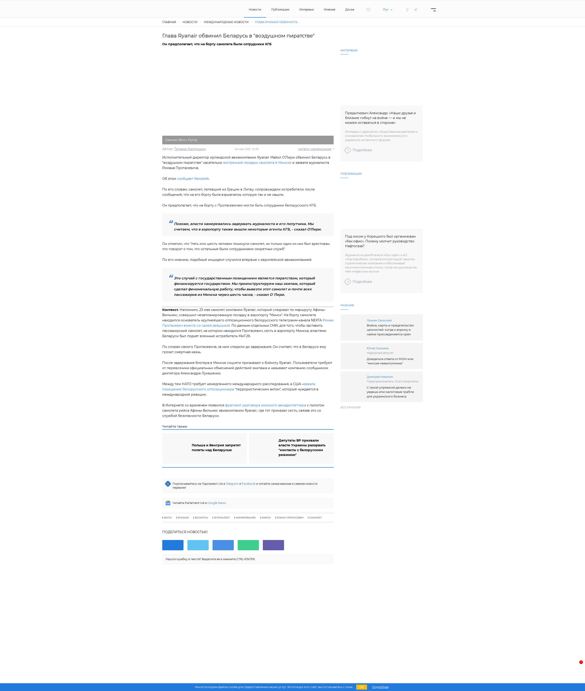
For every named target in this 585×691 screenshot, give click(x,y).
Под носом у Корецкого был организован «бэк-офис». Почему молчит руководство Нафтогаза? (380, 241)
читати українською (314, 149)
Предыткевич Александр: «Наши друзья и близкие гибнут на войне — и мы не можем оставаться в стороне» (380, 118)
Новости (255, 9)
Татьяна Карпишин (190, 149)
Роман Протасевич (290, 517)
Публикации (280, 9)
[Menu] (433, 9)
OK (361, 687)
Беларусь (201, 517)
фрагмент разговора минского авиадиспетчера (265, 405)
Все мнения (350, 407)
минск (266, 517)
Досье (349, 9)
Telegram (232, 483)
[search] (368, 9)
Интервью (306, 9)
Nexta (168, 517)
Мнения (329, 9)
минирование (246, 517)
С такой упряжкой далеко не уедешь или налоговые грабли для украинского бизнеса (390, 392)
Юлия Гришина (377, 348)
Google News (216, 503)
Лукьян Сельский (379, 320)
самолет (315, 517)
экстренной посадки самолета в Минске (257, 163)
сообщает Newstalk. (193, 179)
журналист (222, 517)
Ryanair (183, 517)
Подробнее (362, 150)
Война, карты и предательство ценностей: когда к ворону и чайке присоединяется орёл (390, 329)
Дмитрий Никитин (380, 377)
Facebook (248, 483)
